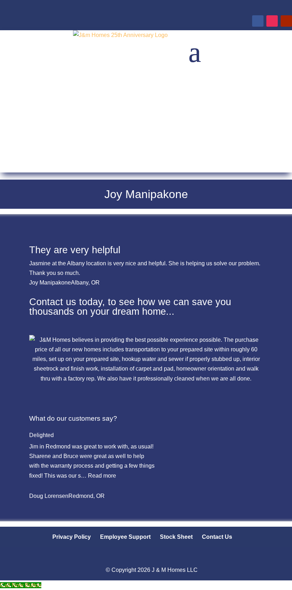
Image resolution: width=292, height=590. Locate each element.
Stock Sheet (176, 537)
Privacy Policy (71, 537)
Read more (102, 476)
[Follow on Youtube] (286, 21)
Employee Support (125, 537)
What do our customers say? (73, 418)
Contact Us (217, 537)
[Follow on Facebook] (258, 21)
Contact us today (65, 302)
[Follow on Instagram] (272, 21)
